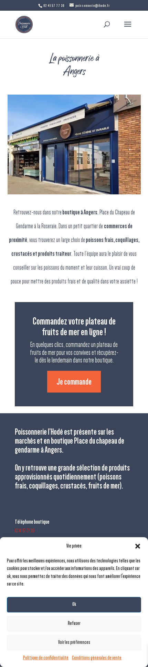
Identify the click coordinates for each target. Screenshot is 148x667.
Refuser (74, 623)
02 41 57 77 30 (24, 530)
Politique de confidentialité (45, 657)
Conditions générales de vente (96, 657)
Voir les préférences (74, 642)
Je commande (74, 381)
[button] (137, 546)
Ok (74, 604)
